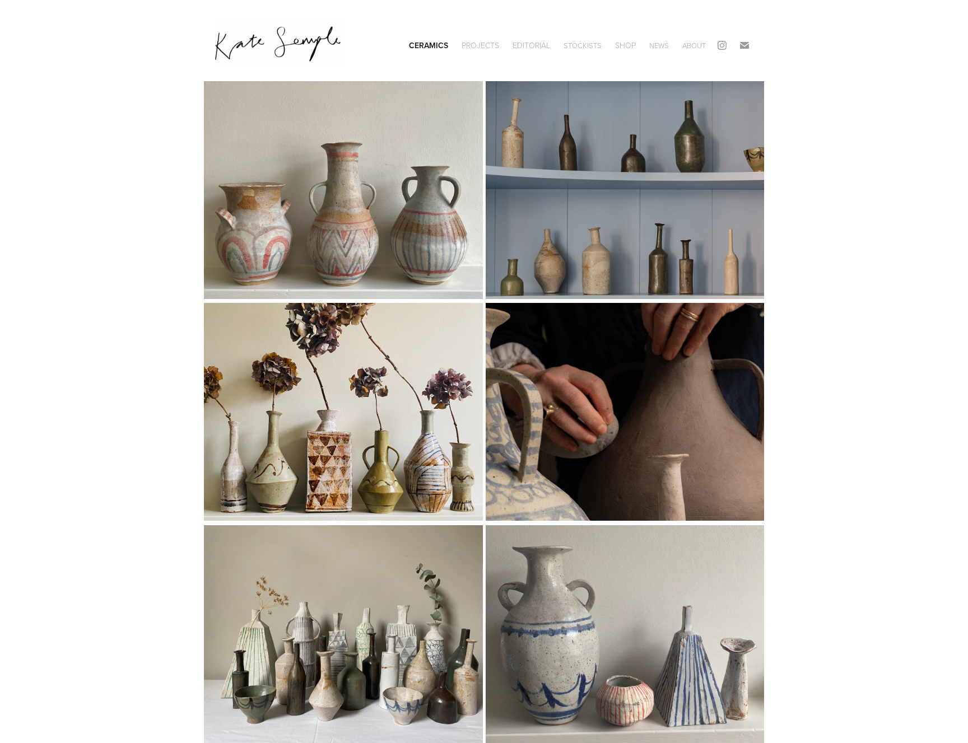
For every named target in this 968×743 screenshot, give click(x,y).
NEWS (659, 45)
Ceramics (428, 45)
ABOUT (694, 45)
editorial (531, 45)
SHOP (625, 45)
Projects (480, 45)
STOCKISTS (583, 45)
